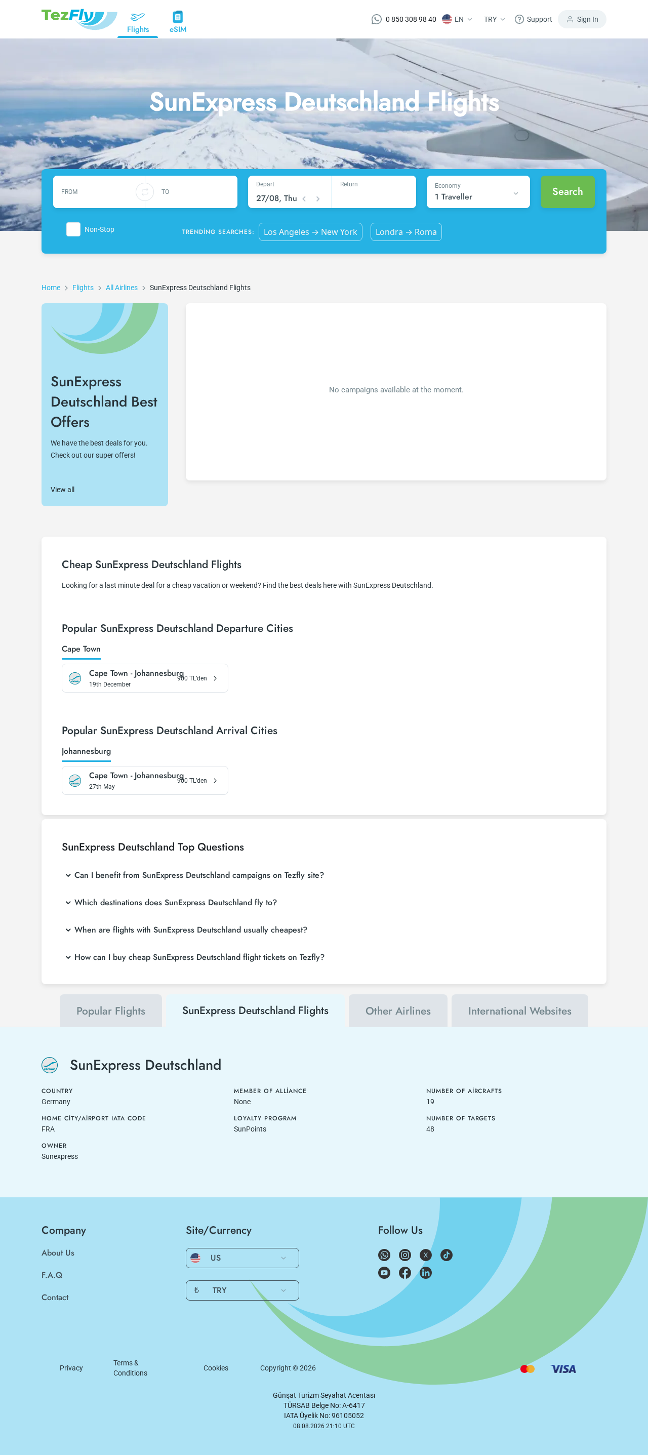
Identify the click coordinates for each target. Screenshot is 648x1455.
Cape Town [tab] (81, 649)
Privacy (71, 1368)
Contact (55, 1297)
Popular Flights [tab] (110, 1011)
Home (51, 288)
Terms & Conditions (130, 1368)
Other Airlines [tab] (398, 1011)
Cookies (216, 1368)
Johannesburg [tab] (86, 751)
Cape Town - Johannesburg (136, 673)
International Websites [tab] (520, 1011)
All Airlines (122, 288)
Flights (83, 288)
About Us (58, 1253)
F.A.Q (52, 1275)
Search (567, 191)
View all (62, 490)
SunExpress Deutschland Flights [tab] (255, 1010)
